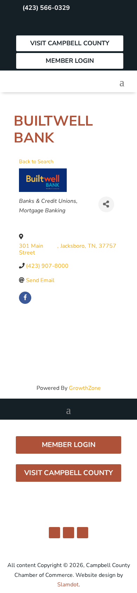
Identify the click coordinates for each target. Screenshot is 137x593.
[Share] (106, 204)
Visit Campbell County (69, 43)
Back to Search (36, 161)
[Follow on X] (54, 24)
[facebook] (25, 298)
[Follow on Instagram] (39, 24)
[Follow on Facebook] (23, 24)
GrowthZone (85, 388)
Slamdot (68, 584)
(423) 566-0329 (46, 8)
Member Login (70, 60)
